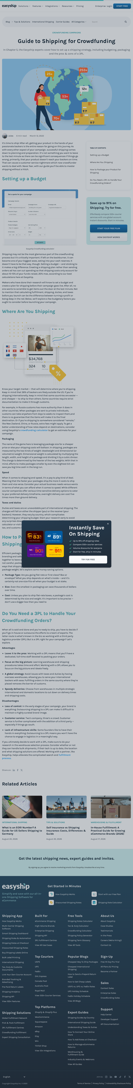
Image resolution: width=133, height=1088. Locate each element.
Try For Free (88, 559)
